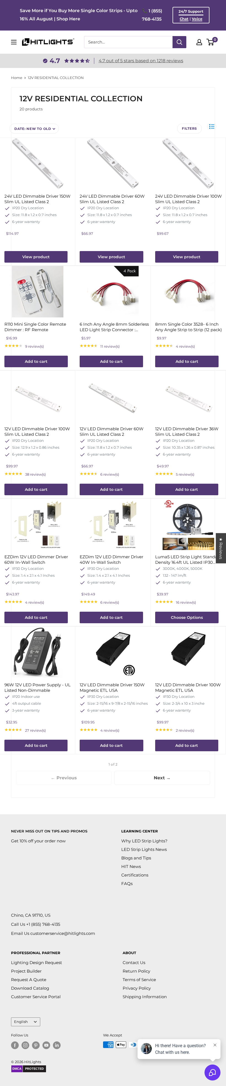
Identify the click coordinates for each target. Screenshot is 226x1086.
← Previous (64, 777)
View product (36, 256)
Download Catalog (30, 988)
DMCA (16, 1068)
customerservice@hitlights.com (62, 933)
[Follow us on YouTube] (46, 1045)
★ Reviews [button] (221, 548)
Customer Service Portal (36, 996)
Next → (162, 777)
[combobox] (128, 42)
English (21, 1022)
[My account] (199, 42)
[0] (210, 42)
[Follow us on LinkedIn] (57, 1045)
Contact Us (134, 962)
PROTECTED (34, 1068)
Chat (184, 19)
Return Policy (136, 971)
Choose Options (187, 617)
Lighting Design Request (36, 962)
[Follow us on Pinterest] (36, 1045)
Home (16, 77)
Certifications (134, 875)
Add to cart (36, 361)
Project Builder (26, 971)
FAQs (127, 883)
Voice (197, 19)
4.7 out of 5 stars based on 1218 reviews (141, 60)
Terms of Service (139, 979)
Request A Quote (28, 979)
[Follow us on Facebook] (15, 1045)
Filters (189, 128)
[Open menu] (14, 42)
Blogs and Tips (136, 858)
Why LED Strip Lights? (144, 840)
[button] (211, 126)
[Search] (179, 42)
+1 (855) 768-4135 (43, 924)
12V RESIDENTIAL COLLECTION (56, 77)
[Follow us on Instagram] (25, 1045)
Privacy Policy (137, 988)
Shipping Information (145, 996)
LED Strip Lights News (144, 849)
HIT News (131, 866)
